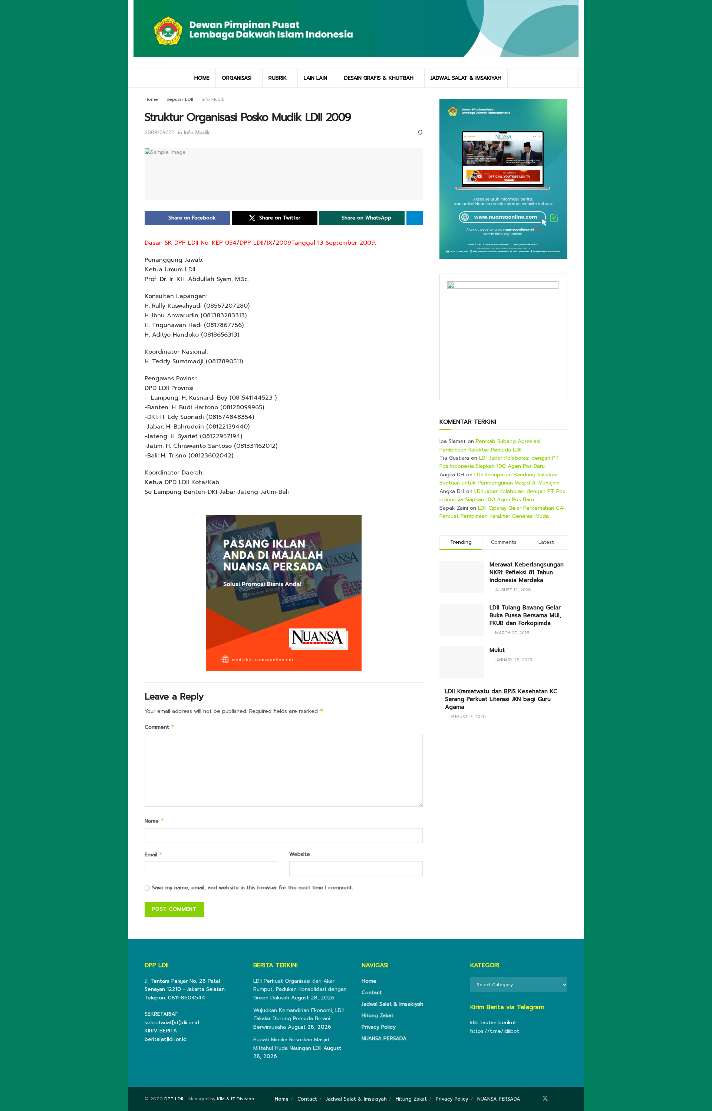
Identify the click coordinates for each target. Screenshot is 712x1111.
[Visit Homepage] (356, 34)
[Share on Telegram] (414, 218)
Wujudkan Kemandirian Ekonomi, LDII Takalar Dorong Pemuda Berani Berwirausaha (298, 1018)
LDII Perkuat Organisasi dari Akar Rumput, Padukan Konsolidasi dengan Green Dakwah (300, 989)
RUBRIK (277, 78)
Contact (372, 992)
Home (151, 99)
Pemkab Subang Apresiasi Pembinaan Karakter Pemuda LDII (489, 445)
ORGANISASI (236, 78)
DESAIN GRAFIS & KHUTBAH (378, 78)
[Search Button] (570, 78)
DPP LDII (173, 1098)
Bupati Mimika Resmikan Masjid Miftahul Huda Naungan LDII (291, 1044)
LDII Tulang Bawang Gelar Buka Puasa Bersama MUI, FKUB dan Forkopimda (525, 615)
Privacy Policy (379, 1027)
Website (299, 854)
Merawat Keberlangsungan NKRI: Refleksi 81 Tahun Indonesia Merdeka (527, 572)
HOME (202, 78)
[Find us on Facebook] (535, 1099)
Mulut (497, 650)
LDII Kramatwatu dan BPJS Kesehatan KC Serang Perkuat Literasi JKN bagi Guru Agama (501, 699)
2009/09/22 (159, 132)
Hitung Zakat (377, 1015)
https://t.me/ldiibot (494, 1031)
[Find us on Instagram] (555, 1099)
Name (154, 821)
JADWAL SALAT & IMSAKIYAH (466, 78)
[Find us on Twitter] (545, 1099)
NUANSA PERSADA (384, 1038)
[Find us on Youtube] (565, 1099)
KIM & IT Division (235, 1098)
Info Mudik (213, 99)
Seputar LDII (180, 99)
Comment (160, 727)
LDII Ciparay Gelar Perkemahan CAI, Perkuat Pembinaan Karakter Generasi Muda (502, 512)
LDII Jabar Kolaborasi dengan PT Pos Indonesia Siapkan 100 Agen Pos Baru (499, 462)
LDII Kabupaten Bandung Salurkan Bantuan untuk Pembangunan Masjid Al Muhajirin (499, 479)
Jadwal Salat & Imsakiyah (392, 1004)
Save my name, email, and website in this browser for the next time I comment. (252, 888)
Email (154, 855)
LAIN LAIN (315, 78)
